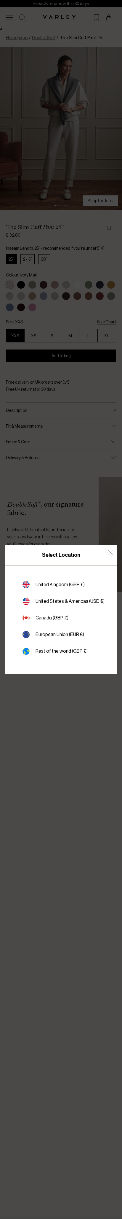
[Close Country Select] (110, 552)
